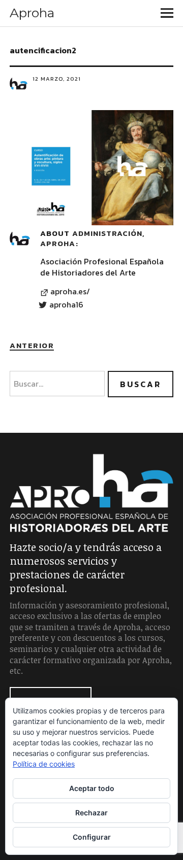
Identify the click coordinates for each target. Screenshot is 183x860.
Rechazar (91, 812)
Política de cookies (44, 764)
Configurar (92, 837)
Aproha (32, 12)
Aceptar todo (91, 788)
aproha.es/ (70, 291)
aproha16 (66, 305)
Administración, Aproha (92, 238)
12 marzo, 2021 (57, 79)
